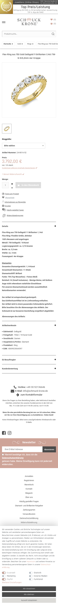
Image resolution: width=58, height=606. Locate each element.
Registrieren (29, 480)
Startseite (7, 44)
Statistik (37, 572)
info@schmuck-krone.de (35, 391)
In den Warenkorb (30, 185)
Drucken (8, 206)
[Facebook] (4, 433)
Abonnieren (49, 449)
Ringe (29, 44)
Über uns (29, 497)
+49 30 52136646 (35, 387)
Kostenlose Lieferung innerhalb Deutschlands (18, 168)
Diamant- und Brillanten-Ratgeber (29, 506)
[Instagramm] (9, 433)
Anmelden (29, 476)
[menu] (3, 22)
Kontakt (29, 489)
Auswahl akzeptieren (29, 600)
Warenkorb (55, 23)
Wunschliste (55, 19)
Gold (19, 44)
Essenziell (11, 572)
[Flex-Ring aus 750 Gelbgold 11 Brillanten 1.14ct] (29, 90)
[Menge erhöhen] (12, 184)
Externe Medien (40, 576)
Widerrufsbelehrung (29, 522)
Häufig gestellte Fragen (29, 501)
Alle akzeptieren (29, 588)
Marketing (11, 576)
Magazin (29, 493)
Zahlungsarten (29, 510)
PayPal (10, 579)
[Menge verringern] (12, 188)
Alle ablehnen (29, 594)
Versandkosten (29, 514)
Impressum (31, 561)
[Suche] (53, 34)
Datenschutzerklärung (29, 518)
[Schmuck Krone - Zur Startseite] (29, 21)
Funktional (38, 579)
